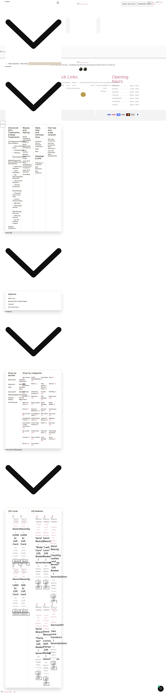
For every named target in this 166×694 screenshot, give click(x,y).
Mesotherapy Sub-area (17, 211)
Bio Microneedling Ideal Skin (17, 176)
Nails (37, 149)
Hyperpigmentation (19, 156)
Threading (26, 174)
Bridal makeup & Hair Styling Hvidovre (27, 139)
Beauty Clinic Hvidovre (69, 85)
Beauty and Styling (26, 130)
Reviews (82, 82)
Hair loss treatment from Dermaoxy (51, 145)
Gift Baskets (37, 511)
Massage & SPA (39, 157)
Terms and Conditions (99, 84)
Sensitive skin (18, 150)
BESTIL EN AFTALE (129, 4)
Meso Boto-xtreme (17, 206)
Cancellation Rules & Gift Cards (107, 85)
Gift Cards (13, 511)
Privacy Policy (93, 84)
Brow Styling (25, 151)
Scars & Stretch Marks (17, 200)
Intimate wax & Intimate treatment (39, 144)
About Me (64, 84)
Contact (88, 82)
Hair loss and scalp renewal (52, 131)
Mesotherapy (17, 190)
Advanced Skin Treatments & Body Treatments (13, 132)
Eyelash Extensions (26, 155)
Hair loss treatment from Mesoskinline (52, 153)
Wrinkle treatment (16, 185)
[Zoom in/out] (2, 122)
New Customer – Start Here (18, 63)
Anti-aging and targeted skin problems (16, 142)
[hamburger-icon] (57, 2)
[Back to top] (83, 94)
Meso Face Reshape (17, 167)
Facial (25, 158)
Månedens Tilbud (145, 4)
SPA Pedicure (38, 172)
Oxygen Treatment (12, 227)
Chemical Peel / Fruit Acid (16, 194)
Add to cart (38, 584)
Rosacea (16, 152)
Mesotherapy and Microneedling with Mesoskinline (15, 162)
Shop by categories (32, 373)
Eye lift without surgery (15, 221)
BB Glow (16, 203)
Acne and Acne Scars (18, 147)
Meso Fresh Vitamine (17, 181)
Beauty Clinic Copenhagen (76, 85)
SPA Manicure (38, 168)
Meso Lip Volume (16, 216)
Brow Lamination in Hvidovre (27, 146)
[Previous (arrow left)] (2, 125)
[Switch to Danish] (151, 2)
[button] (16, 516)
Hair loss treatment (51, 140)
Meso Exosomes (16, 171)
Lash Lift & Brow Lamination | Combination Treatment (27, 164)
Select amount (16, 562)
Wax (36, 151)
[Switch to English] (159, 2)
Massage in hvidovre (39, 163)
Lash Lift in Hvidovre (26, 171)
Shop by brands (12, 374)
